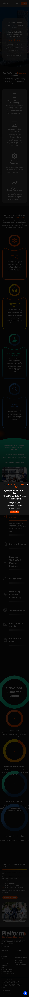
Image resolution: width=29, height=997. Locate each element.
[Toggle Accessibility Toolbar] (25, 993)
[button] (26, 484)
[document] (14, 498)
